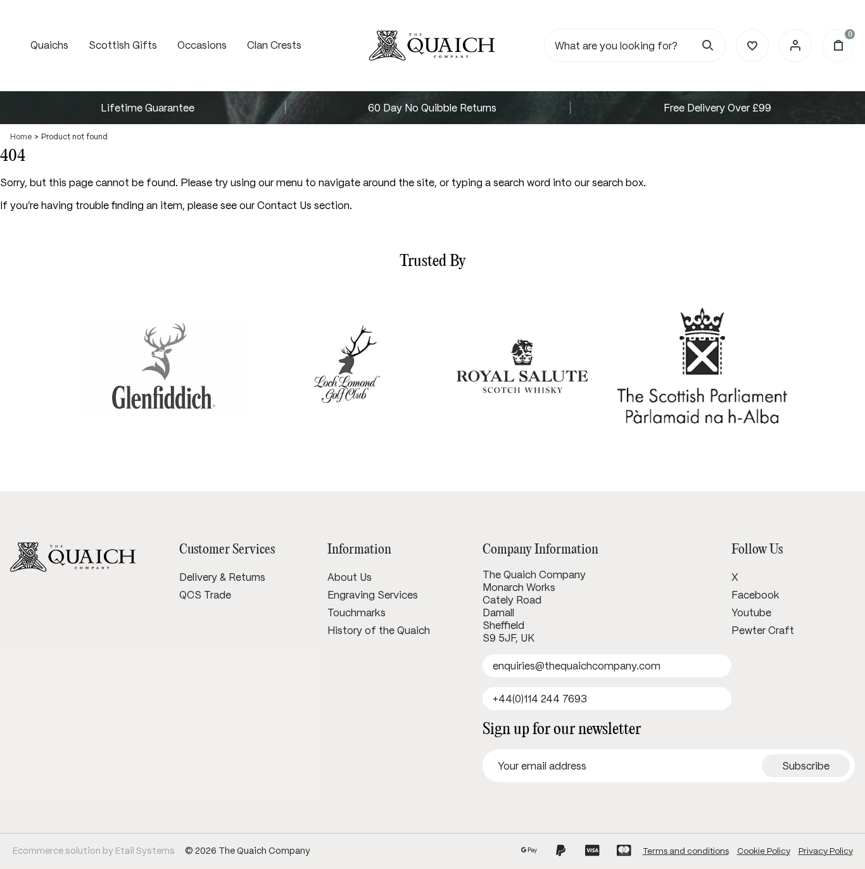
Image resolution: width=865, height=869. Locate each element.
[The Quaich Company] (432, 45)
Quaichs (49, 45)
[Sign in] (795, 45)
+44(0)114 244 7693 (540, 698)
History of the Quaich (378, 630)
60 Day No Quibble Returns (432, 107)
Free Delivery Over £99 (717, 107)
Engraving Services (372, 594)
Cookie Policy (763, 851)
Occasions (202, 45)
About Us (349, 577)
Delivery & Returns (222, 577)
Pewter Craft (762, 630)
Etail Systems (145, 850)
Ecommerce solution (57, 850)
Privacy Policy (826, 851)
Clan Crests (274, 45)
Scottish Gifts (123, 45)
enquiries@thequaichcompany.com (576, 665)
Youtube (751, 612)
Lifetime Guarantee (147, 107)
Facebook (755, 594)
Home (21, 136)
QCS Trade (205, 594)
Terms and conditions (686, 851)
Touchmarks (356, 612)
